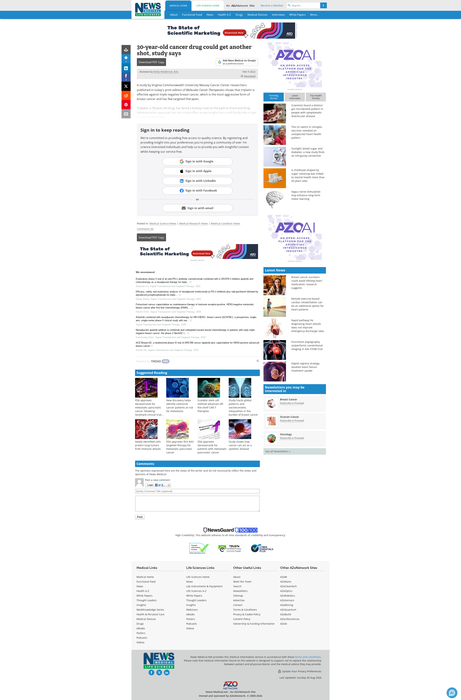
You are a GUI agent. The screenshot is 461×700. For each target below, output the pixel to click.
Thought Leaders (146, 600)
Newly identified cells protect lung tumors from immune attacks (148, 445)
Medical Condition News (225, 223)
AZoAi (283, 623)
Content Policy (241, 619)
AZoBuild (285, 614)
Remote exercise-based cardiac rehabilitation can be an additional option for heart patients (307, 304)
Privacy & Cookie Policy (246, 614)
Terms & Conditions (245, 609)
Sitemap (238, 595)
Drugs (140, 623)
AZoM (283, 577)
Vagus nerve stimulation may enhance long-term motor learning (306, 195)
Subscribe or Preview (292, 403)
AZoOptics (286, 591)
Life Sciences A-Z (196, 591)
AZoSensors (287, 600)
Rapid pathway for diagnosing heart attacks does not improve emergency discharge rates (307, 326)
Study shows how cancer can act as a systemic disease (240, 445)
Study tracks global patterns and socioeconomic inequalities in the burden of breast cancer (243, 407)
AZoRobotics (287, 595)
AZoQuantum (288, 609)
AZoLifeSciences (289, 619)
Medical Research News (193, 223)
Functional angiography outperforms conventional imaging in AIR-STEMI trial (307, 345)
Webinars (192, 609)
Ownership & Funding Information (254, 623)
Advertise (239, 600)
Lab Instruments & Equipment (204, 586)
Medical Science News (162, 223)
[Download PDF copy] (126, 49)
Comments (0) (145, 229)
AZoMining (286, 605)
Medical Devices (146, 619)
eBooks (140, 628)
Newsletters (240, 591)
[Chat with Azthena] (452, 692)
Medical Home (178, 5)
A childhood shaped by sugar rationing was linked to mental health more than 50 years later (308, 175)
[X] (126, 86)
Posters (140, 633)
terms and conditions (308, 657)
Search (237, 586)
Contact (237, 605)
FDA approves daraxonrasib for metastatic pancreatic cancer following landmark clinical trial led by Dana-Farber (148, 409)
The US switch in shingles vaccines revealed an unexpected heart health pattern (306, 132)
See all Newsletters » (277, 451)
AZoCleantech (288, 586)
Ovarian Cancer (289, 417)
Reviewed (250, 76)
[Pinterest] (126, 104)
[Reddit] (126, 95)
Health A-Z (142, 591)
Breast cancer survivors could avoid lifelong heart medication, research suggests (306, 282)
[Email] (126, 113)
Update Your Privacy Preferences (301, 671)
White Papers (144, 595)
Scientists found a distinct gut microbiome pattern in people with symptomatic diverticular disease (307, 111)
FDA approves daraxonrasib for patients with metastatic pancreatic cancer (212, 447)
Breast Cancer (288, 399)
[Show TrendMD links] (257, 360)
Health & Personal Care (150, 614)
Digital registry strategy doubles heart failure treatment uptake (305, 367)
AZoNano (285, 581)
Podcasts (141, 637)
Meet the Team (242, 581)
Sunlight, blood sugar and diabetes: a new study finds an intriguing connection (308, 152)
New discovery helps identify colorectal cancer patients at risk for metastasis (179, 406)
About (236, 577)
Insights (141, 605)
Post (140, 517)
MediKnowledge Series (150, 609)
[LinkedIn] (126, 67)
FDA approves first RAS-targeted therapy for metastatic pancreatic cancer (180, 447)
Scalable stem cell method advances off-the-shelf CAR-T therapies (211, 406)
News (139, 586)
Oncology (286, 434)
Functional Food (146, 581)
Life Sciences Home (207, 5)
